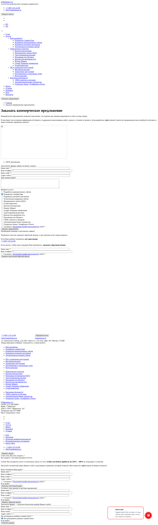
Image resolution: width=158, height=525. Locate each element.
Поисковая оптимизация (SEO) (18, 376)
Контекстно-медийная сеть (14, 215)
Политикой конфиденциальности (26, 227)
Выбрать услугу (7, 190)
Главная (9, 103)
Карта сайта (10, 443)
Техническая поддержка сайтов (16, 199)
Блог (7, 435)
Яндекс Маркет (10, 208)
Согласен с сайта (24, 227)
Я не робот (5, 484)
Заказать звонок (7, 14)
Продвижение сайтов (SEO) (15, 201)
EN (7, 26)
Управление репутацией (15, 363)
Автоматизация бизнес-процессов (17, 222)
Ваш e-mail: (6, 173)
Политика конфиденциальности (18, 439)
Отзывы (9, 431)
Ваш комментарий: (8, 178)
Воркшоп (9, 429)
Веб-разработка (12, 347)
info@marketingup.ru (13, 10)
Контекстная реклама (12, 206)
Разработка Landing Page (13, 194)
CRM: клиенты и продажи (14, 220)
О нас (8, 423)
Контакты (9, 437)
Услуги (8, 425)
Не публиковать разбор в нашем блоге (17, 516)
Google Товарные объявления (15, 210)
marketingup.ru (40, 338)
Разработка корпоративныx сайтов (17, 192)
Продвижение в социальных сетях (19, 366)
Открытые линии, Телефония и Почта (19, 224)
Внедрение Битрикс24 (14, 392)
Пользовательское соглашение (17, 441)
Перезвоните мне (42, 335)
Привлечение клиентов (15, 372)
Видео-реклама (11, 368)
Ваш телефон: (7, 171)
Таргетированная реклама (14, 213)
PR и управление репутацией (17, 359)
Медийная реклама (13, 361)
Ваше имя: (6, 168)
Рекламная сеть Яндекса (13, 217)
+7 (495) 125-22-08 (13, 8)
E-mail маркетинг (10, 203)
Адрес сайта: (6, 175)
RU (7, 24)
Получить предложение (10, 99)
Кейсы (8, 427)
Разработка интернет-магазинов (16, 197)
